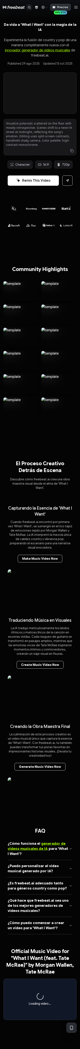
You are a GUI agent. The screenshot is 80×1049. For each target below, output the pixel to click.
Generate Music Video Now (40, 767)
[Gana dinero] (36, 7)
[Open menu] (76, 7)
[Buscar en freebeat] (29, 7)
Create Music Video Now (40, 665)
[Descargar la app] (71, 1028)
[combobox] (44, 7)
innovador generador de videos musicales (37, 50)
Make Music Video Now (40, 559)
